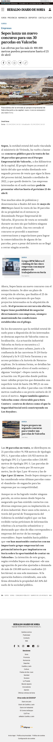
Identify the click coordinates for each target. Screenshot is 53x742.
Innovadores (26, 687)
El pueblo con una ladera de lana (30, 3)
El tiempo (46, 3)
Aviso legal (12, 735)
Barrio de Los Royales (39, 595)
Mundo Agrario (27, 684)
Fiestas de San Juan (26, 672)
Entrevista (14, 3)
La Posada (26, 681)
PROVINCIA (12, 18)
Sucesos (26, 678)
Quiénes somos (26, 632)
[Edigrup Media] (26, 726)
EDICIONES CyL (45, 1)
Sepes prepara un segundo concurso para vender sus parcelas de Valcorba (33, 429)
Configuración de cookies (26, 738)
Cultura (26, 669)
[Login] (50, 9)
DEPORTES (33, 18)
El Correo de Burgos (26, 710)
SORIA (3, 18)
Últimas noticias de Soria (26, 693)
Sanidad (26, 675)
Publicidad (26, 635)
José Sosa (5, 121)
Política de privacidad (24, 735)
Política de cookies (38, 735)
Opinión (26, 690)
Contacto (26, 638)
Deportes (26, 663)
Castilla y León (26, 666)
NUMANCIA (22, 18)
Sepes (7, 595)
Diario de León (26, 702)
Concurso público (23, 595)
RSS (26, 641)
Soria (4, 24)
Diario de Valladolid (26, 707)
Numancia (26, 660)
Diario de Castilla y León (26, 704)
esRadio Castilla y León (26, 716)
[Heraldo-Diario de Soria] (26, 9)
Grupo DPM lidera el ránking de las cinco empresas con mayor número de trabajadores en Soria (34, 267)
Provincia (26, 657)
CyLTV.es (26, 713)
